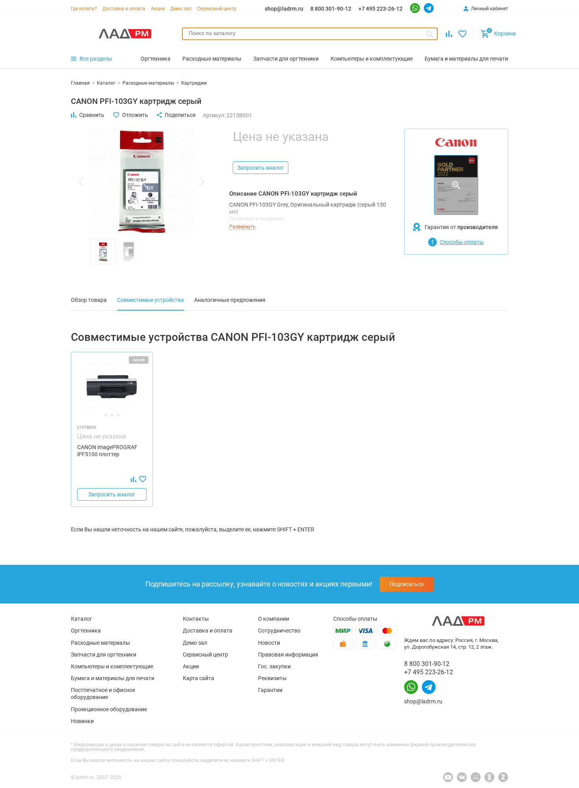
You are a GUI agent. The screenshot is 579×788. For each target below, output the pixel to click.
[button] (81, 182)
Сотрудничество (279, 630)
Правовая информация (288, 654)
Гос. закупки (274, 666)
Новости (269, 643)
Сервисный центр (216, 8)
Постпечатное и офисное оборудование (103, 693)
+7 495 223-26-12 (380, 9)
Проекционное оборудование (109, 709)
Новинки (82, 721)
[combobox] (310, 34)
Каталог (81, 619)
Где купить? (84, 8)
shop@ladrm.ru (284, 9)
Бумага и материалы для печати (112, 678)
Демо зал (180, 8)
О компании (273, 619)
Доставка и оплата (123, 8)
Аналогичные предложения (229, 300)
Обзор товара (89, 300)
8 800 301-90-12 (330, 9)
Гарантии (270, 690)
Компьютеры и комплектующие (112, 666)
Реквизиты (272, 678)
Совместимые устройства (150, 300)
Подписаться (407, 584)
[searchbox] (310, 33)
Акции (158, 8)
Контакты (196, 619)
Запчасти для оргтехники (103, 654)
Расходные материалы (100, 643)
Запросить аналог (260, 168)
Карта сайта (198, 678)
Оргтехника (86, 630)
